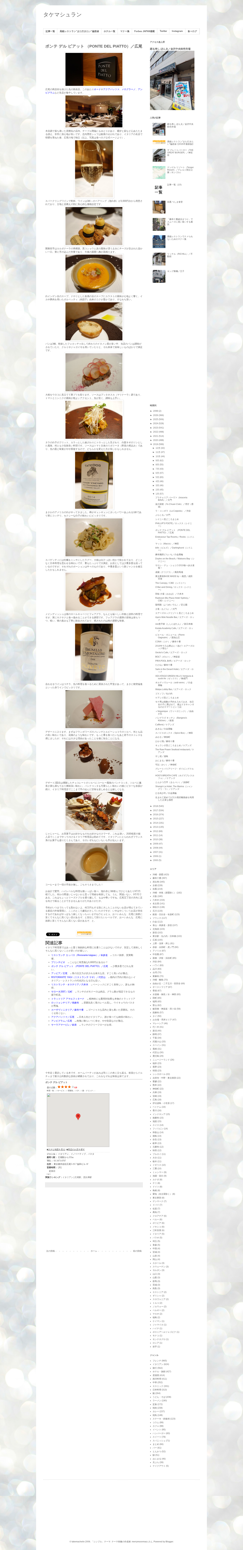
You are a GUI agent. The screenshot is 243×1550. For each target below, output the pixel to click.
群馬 (155, 1281)
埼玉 (155, 1241)
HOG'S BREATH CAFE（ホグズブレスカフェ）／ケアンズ (174, 776)
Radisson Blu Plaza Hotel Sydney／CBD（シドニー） (172, 599)
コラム (156, 1422)
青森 (155, 1245)
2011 (156, 835)
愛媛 (155, 1081)
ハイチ (156, 1328)
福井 (155, 1063)
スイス (156, 1125)
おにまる (157, 1459)
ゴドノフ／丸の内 (163, 693)
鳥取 (155, 1288)
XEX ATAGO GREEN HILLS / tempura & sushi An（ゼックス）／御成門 (174, 677)
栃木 (155, 1161)
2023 (156, 427)
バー (155, 1448)
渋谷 (155, 961)
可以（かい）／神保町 (166, 764)
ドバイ (156, 1205)
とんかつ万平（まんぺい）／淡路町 (172, 782)
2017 (156, 810)
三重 (155, 1168)
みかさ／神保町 (162, 737)
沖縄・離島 (158, 980)
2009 (156, 843)
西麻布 (156, 1012)
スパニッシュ (159, 1440)
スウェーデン (159, 1266)
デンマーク (158, 1201)
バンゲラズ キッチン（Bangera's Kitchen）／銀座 (171, 719)
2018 (156, 806)
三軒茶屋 (157, 1230)
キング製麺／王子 (175, 271)
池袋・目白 (158, 1176)
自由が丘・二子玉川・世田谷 (166, 983)
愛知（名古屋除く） (162, 1194)
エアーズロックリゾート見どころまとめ (174, 613)
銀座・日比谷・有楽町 (163, 914)
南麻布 (156, 1118)
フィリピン (158, 1128)
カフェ (156, 1426)
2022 (156, 432)
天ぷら (156, 1462)
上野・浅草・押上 (161, 943)
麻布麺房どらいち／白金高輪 (169, 554)
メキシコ (157, 1227)
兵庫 (155, 1092)
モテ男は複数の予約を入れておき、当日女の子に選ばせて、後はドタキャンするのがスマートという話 (174, 704)
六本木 (156, 900)
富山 (155, 1005)
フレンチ (157, 1360)
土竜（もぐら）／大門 (166, 609)
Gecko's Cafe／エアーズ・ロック (171, 652)
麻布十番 (157, 878)
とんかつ (157, 1451)
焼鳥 (155, 1415)
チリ (155, 1183)
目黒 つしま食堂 (175, 202)
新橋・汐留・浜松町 (162, 958)
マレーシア (158, 1023)
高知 (155, 1212)
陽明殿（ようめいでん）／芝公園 (171, 605)
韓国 (155, 1070)
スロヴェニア (159, 1299)
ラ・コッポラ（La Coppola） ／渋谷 (173, 511)
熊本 (155, 1085)
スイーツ (157, 1437)
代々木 (156, 1027)
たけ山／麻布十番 (163, 665)
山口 (155, 1274)
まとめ (156, 1444)
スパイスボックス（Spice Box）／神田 (174, 733)
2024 (156, 423)
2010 (156, 839)
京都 (155, 885)
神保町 (156, 1089)
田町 (155, 998)
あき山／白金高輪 (163, 729)
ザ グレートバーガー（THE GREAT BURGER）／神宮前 (180, 153)
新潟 (155, 1030)
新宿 (155, 932)
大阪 (155, 896)
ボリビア (157, 1223)
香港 (155, 990)
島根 (155, 1190)
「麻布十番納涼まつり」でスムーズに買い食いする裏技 (180, 222)
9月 (158, 460)
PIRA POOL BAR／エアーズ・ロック (173, 661)
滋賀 (155, 1121)
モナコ (156, 1335)
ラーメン (157, 1400)
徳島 (155, 1136)
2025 (156, 419)
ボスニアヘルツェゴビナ (164, 1332)
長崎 (155, 1049)
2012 (156, 831)
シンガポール (159, 1074)
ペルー (156, 1219)
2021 (156, 436)
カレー (156, 1411)
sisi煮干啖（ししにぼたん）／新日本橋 (174, 624)
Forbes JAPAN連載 (144, 31)
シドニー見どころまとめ (167, 519)
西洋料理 (157, 1379)
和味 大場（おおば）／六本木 (169, 594)
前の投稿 (137, 1251)
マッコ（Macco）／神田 (167, 543)
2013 (156, 827)
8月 (158, 464)
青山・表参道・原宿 (162, 925)
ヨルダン (157, 1270)
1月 (158, 494)
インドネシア (159, 1114)
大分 (155, 1157)
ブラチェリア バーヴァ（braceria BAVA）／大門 (171, 498)
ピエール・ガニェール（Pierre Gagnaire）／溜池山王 (170, 636)
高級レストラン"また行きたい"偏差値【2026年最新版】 (180, 142)
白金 (155, 921)
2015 (156, 818)
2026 (156, 415)
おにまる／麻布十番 (165, 760)
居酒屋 (156, 1375)
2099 (156, 411)
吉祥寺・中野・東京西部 (164, 1078)
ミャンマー (158, 1172)
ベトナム (157, 1107)
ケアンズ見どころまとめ (167, 697)
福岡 (155, 1001)
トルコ (156, 1303)
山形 (155, 1256)
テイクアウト (159, 1466)
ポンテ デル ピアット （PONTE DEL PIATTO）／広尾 (172, 531)
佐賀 (155, 1208)
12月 (158, 448)
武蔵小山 (157, 1041)
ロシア (156, 1343)
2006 (156, 856)
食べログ (192, 31)
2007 (156, 852)
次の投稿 (50, 1251)
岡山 (155, 1259)
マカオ (156, 1314)
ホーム (94, 1251)
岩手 (155, 1346)
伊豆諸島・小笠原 (161, 1103)
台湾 (155, 972)
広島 (155, 1099)
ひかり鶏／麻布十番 (165, 741)
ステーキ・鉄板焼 (161, 1419)
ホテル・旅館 (159, 1371)
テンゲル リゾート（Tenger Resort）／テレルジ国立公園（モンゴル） (180, 170)
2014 (156, 823)
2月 (158, 489)
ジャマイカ (158, 1324)
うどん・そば (159, 1397)
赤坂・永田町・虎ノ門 (163, 947)
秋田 (155, 1150)
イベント (157, 1429)
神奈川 (156, 907)
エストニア (158, 1292)
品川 (155, 969)
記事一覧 (50, 31)
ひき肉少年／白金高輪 (166, 793)
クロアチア (158, 1216)
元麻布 (156, 1147)
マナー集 (125, 31)
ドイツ (156, 1186)
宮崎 (155, 1096)
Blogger (169, 1541)
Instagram (177, 31)
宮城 (155, 1252)
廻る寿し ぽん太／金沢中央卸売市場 (170, 48)
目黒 (155, 889)
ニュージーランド (161, 1060)
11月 (158, 452)
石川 (155, 911)
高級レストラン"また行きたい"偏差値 (79, 31)
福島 (155, 1317)
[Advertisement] (93, 1220)
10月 (158, 456)
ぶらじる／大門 (162, 515)
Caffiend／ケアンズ (164, 724)
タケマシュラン (62, 14)
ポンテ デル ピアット (56, 1082)
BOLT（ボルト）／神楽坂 (167, 657)
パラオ (156, 1237)
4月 (158, 481)
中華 (155, 1382)
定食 (155, 1404)
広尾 (155, 940)
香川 (155, 1110)
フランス (157, 918)
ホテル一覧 (109, 31)
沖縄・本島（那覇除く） (164, 892)
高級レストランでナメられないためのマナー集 (180, 237)
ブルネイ (157, 1154)
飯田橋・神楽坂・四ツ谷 (164, 1009)
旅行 (155, 1368)
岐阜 (155, 1143)
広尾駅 (78, 1177)
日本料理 (157, 1389)
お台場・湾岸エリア (162, 1019)
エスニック (158, 1386)
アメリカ (157, 951)
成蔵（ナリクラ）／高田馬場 (169, 572)
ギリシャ (157, 1295)
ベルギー (157, 1310)
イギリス (157, 1165)
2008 (156, 848)
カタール (157, 1263)
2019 (156, 444)
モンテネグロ (159, 1339)
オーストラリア (160, 987)
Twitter (163, 31)
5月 (158, 477)
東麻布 (156, 976)
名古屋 (156, 903)
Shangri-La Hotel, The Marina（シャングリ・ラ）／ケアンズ (173, 787)
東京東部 (157, 1198)
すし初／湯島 (161, 756)
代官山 (156, 1052)
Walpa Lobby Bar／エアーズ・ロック (173, 689)
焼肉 (155, 1408)
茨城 (155, 1285)
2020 (156, 440)
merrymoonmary (140, 1541)
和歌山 (156, 1132)
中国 (155, 1248)
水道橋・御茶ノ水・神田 (164, 994)
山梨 (155, 1277)
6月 (158, 473)
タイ (155, 1016)
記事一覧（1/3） (175, 184)
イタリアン (67, 1177)
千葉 (155, 1038)
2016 (156, 814)
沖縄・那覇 (158, 874)
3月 (158, 485)
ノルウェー (158, 1306)
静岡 (155, 1034)
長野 (155, 1067)
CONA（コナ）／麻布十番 (168, 641)
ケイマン (157, 1321)
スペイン (157, 1045)
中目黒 (156, 954)
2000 (156, 860)
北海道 (156, 929)
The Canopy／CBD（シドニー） (171, 583)
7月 (158, 469)
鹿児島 (156, 1056)
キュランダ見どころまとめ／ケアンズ (173, 745)
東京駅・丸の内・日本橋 (164, 936)
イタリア (157, 1234)
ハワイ (156, 965)
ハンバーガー (159, 1433)
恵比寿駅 (87, 1177)
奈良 (155, 1139)
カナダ (156, 1179)
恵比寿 (156, 882)
